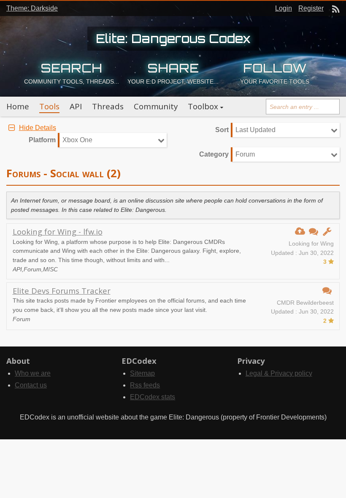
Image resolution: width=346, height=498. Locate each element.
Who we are (33, 373)
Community (156, 106)
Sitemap (142, 373)
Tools (49, 106)
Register (311, 8)
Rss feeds (145, 385)
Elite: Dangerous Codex (173, 38)
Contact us (31, 385)
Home (17, 106)
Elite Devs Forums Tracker (62, 290)
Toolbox (203, 106)
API (76, 106)
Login (283, 8)
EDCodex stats (152, 397)
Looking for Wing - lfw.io (58, 231)
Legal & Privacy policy (279, 373)
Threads (108, 106)
